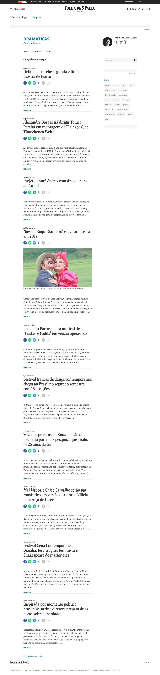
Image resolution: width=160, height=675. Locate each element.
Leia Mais (27, 110)
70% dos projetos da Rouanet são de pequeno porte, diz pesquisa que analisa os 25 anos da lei (56, 440)
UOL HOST (47, 2)
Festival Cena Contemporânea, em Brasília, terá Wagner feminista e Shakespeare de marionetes (51, 550)
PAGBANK (56, 2)
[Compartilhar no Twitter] (34, 83)
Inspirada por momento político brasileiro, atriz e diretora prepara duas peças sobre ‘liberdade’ (55, 609)
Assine (22, 9)
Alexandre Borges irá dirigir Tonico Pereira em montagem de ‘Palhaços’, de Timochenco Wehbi (56, 127)
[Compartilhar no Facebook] (25, 83)
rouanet (108, 104)
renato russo (110, 114)
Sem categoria (37, 51)
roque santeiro (110, 90)
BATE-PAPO (129, 2)
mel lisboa (123, 90)
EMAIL (140, 2)
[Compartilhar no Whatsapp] (29, 83)
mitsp (107, 100)
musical (116, 85)
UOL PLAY (72, 2)
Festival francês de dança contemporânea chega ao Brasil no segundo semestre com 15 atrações (57, 384)
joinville (116, 100)
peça (124, 85)
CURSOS (64, 2)
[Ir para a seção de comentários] (43, 83)
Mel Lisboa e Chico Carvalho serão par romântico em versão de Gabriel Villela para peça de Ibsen (55, 495)
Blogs (35, 17)
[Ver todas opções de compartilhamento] (38, 83)
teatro (107, 85)
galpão (130, 114)
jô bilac (125, 104)
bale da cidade (110, 95)
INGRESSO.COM (36, 2)
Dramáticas (36, 39)
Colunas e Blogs (18, 17)
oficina (117, 104)
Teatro (26, 51)
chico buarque (122, 109)
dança (132, 85)
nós (106, 119)
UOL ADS (81, 2)
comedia (121, 114)
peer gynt (125, 100)
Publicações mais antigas (33, 656)
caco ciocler (109, 109)
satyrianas (123, 95)
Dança (48, 51)
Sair (138, 9)
